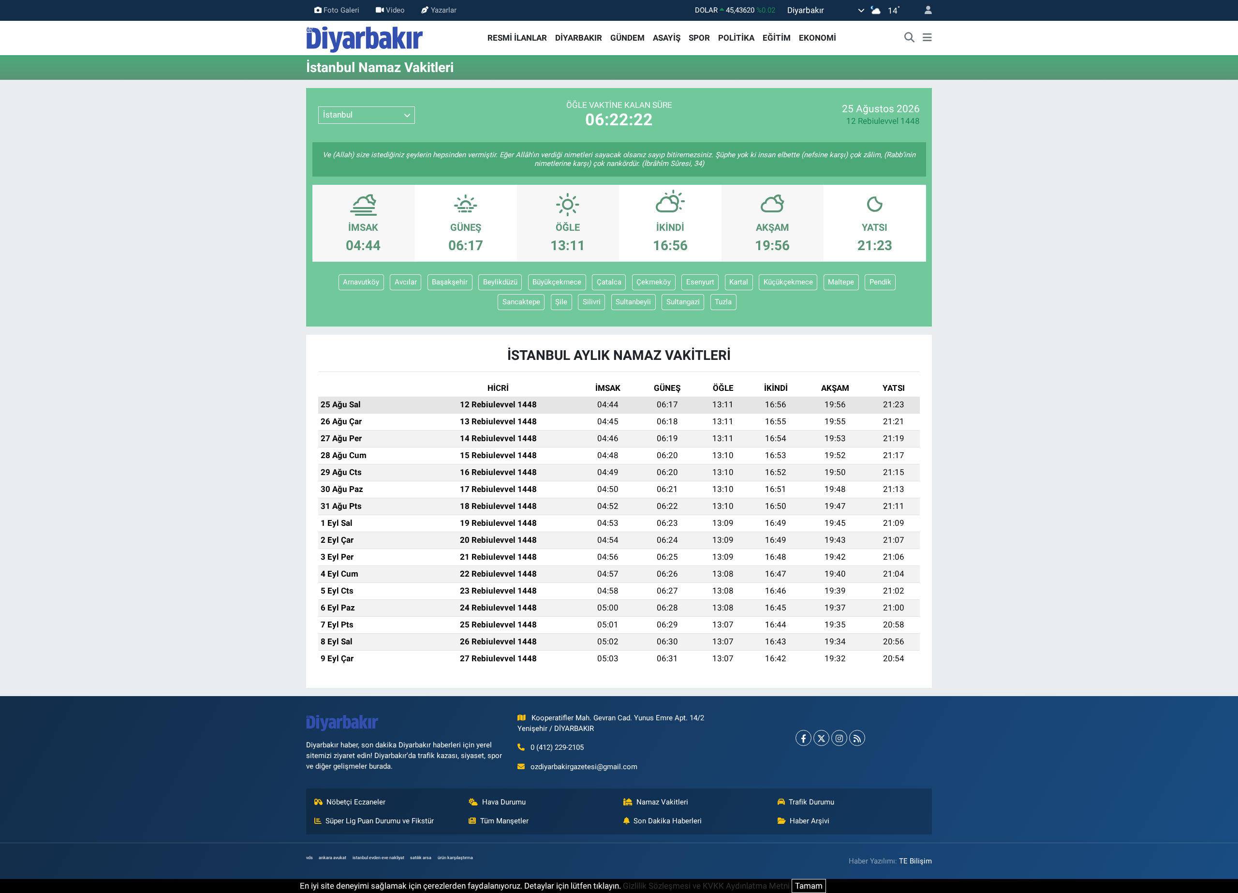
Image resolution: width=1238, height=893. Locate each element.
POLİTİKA (736, 38)
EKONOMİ (817, 38)
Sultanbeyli (633, 302)
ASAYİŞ (666, 38)
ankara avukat (332, 857)
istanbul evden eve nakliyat (378, 857)
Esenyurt (700, 282)
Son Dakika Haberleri (668, 821)
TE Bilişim (915, 861)
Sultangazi (683, 302)
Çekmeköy (653, 282)
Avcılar (406, 282)
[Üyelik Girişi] (924, 10)
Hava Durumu (504, 802)
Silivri (592, 302)
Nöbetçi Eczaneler (355, 802)
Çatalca (609, 282)
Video (395, 10)
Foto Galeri (341, 10)
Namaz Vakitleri (662, 802)
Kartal (738, 282)
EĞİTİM (777, 38)
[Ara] (909, 38)
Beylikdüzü (500, 282)
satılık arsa (420, 857)
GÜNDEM (627, 38)
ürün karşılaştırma (455, 857)
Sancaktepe (521, 302)
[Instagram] (839, 738)
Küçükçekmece (788, 282)
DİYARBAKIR (578, 38)
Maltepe (841, 282)
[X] (821, 738)
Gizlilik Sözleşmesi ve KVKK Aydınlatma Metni (706, 886)
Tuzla (723, 302)
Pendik (880, 282)
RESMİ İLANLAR (517, 38)
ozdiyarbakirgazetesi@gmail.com (584, 766)
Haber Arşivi (809, 821)
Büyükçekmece (556, 282)
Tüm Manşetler (504, 821)
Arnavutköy (361, 282)
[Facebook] (803, 738)
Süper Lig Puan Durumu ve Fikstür (379, 821)
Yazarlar (444, 10)
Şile (561, 302)
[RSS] (857, 738)
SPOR (699, 38)
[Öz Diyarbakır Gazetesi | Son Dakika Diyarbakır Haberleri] (365, 37)
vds (309, 857)
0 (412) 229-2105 (557, 747)
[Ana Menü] (927, 38)
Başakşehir (450, 282)
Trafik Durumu (811, 802)
